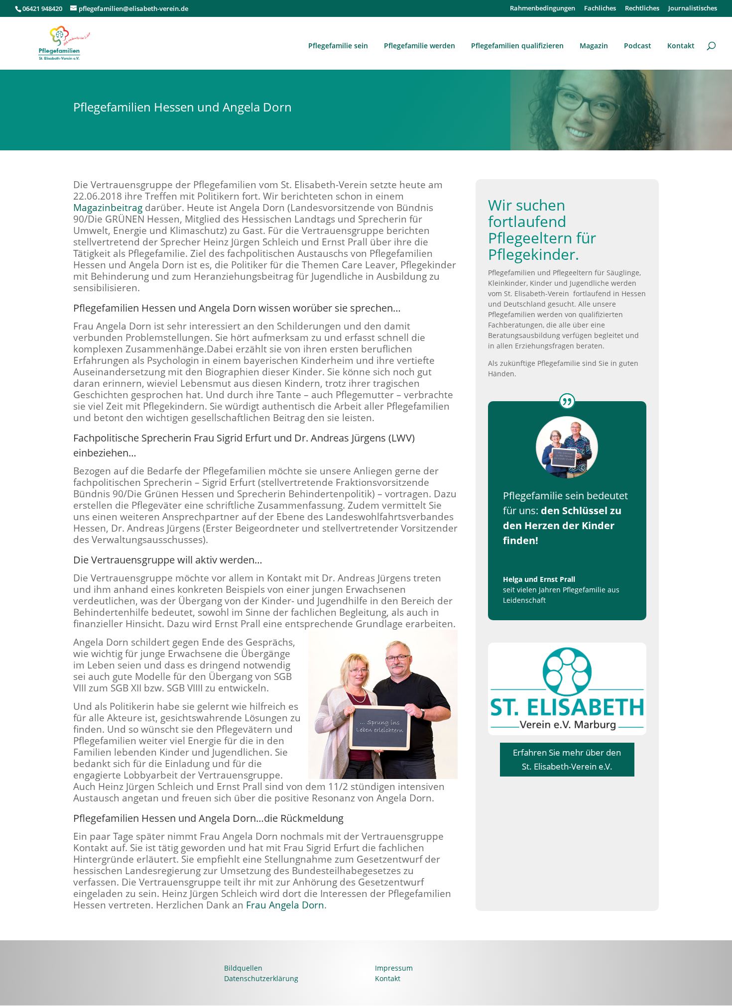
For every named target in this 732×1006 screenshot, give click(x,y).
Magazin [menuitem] (594, 45)
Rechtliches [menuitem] (642, 8)
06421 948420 (42, 8)
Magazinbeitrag (107, 207)
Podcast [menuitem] (637, 45)
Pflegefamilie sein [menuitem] (338, 45)
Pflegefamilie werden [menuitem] (419, 45)
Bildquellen (243, 968)
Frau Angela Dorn (285, 904)
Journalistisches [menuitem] (692, 8)
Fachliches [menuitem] (600, 8)
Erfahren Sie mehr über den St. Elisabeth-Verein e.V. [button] (567, 760)
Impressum (394, 968)
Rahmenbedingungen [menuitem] (542, 8)
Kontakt (387, 978)
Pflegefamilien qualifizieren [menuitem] (517, 45)
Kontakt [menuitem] (681, 45)
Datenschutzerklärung (261, 978)
